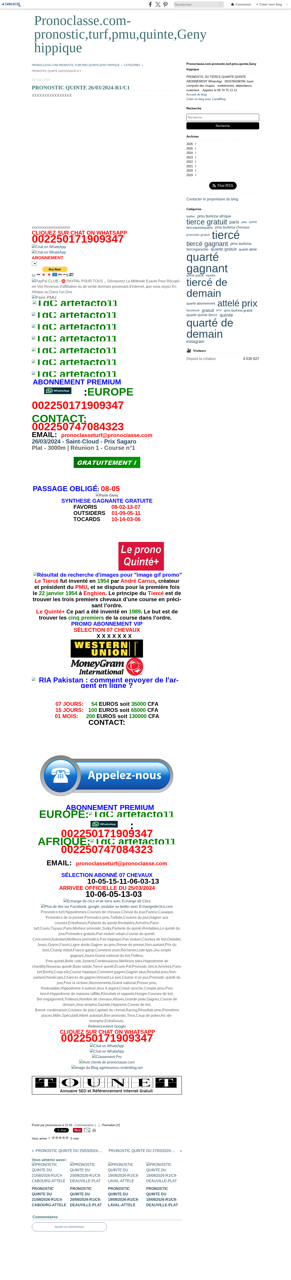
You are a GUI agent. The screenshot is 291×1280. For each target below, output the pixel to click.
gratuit (208, 310)
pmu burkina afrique (214, 216)
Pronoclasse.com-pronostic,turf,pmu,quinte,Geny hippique (76, 65)
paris (234, 222)
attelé (228, 303)
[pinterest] (165, 4)
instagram (195, 342)
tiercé (226, 235)
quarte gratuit (223, 249)
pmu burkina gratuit (238, 310)
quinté (253, 222)
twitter (190, 216)
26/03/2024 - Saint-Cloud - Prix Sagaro (84, 441)
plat (244, 222)
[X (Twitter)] (158, 4)
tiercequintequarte (199, 227)
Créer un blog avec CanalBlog (206, 99)
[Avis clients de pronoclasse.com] (107, 1062)
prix (250, 303)
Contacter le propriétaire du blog (212, 199)
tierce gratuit (206, 222)
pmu (219, 310)
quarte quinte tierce (201, 315)
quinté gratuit (194, 275)
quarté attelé (248, 249)
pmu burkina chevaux (232, 227)
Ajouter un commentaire (69, 1226)
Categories (132, 65)
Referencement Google (107, 1026)
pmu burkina (240, 244)
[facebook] (150, 4)
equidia (210, 275)
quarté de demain (209, 328)
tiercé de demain (206, 287)
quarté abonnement (200, 303)
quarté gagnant (207, 262)
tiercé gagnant (207, 244)
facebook (193, 310)
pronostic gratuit (198, 234)
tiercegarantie (197, 249)
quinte (226, 315)
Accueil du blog (196, 94)
